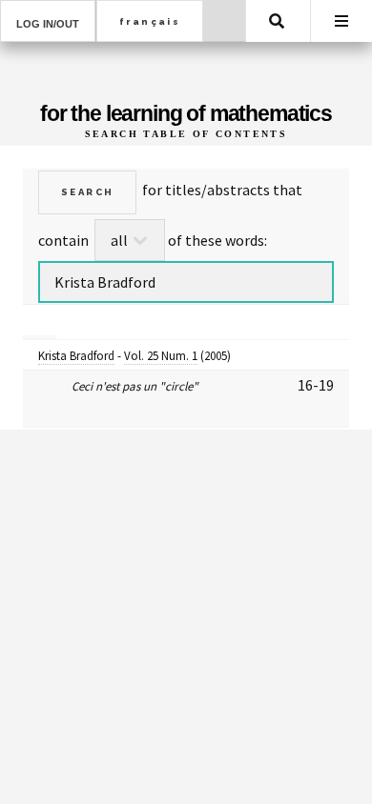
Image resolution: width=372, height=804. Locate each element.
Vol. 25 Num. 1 (160, 356)
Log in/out (47, 24)
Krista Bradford (76, 356)
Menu (341, 21)
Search (276, 21)
